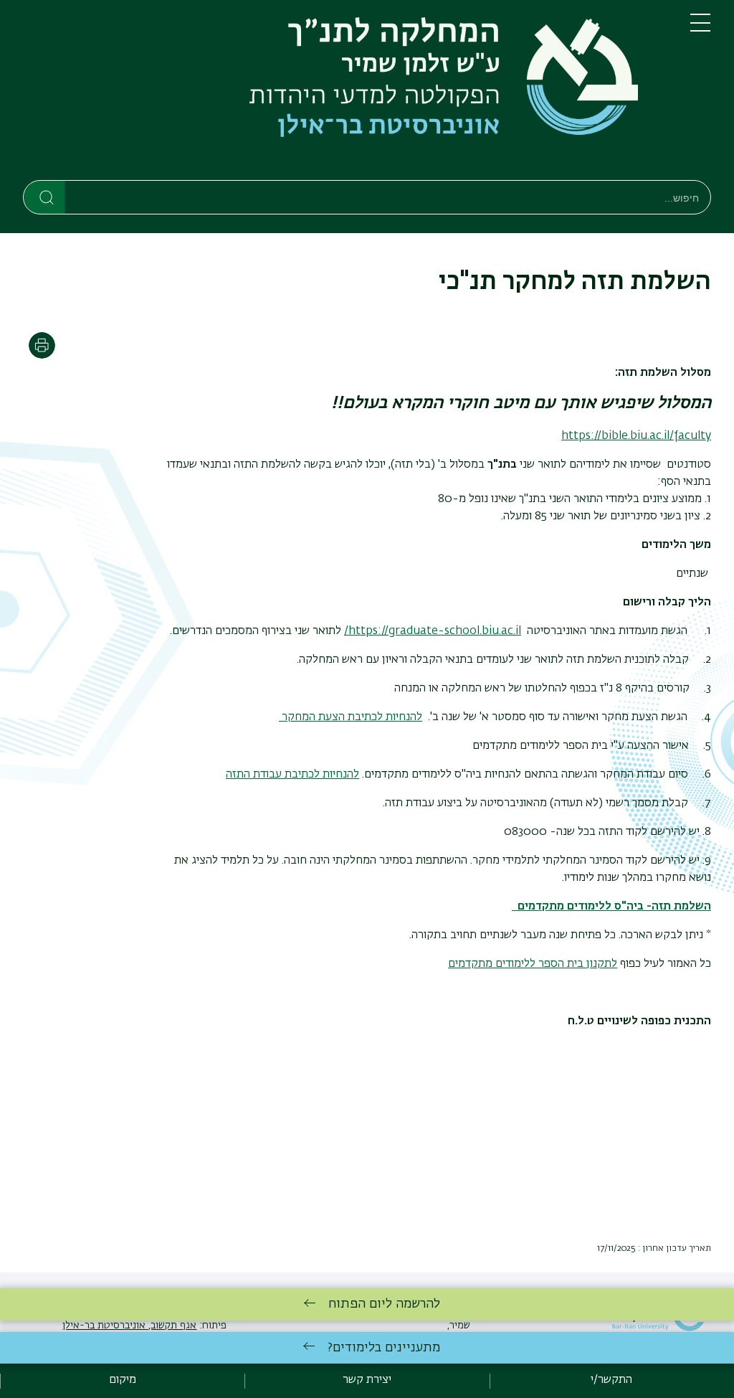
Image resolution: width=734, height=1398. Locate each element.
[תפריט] (700, 28)
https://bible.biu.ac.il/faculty (636, 436)
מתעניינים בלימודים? (384, 1347)
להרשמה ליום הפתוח (384, 1304)
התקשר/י (611, 1380)
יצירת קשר (367, 1380)
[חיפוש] (45, 196)
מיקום (122, 1380)
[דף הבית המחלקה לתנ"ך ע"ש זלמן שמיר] (345, 93)
